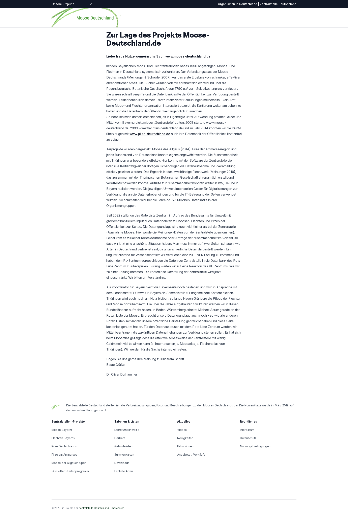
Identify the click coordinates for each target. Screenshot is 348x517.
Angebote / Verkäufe (191, 454)
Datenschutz (248, 438)
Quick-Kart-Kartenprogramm (70, 471)
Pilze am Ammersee (65, 454)
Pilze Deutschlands (64, 446)
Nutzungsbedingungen (255, 446)
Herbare (119, 438)
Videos (182, 429)
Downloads (121, 463)
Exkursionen (185, 446)
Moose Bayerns (62, 429)
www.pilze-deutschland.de (149, 134)
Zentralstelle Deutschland (94, 508)
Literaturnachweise (126, 429)
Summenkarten (124, 454)
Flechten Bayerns (63, 438)
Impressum (247, 429)
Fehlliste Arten (123, 471)
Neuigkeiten (185, 438)
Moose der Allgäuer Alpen (69, 463)
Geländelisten (123, 446)
